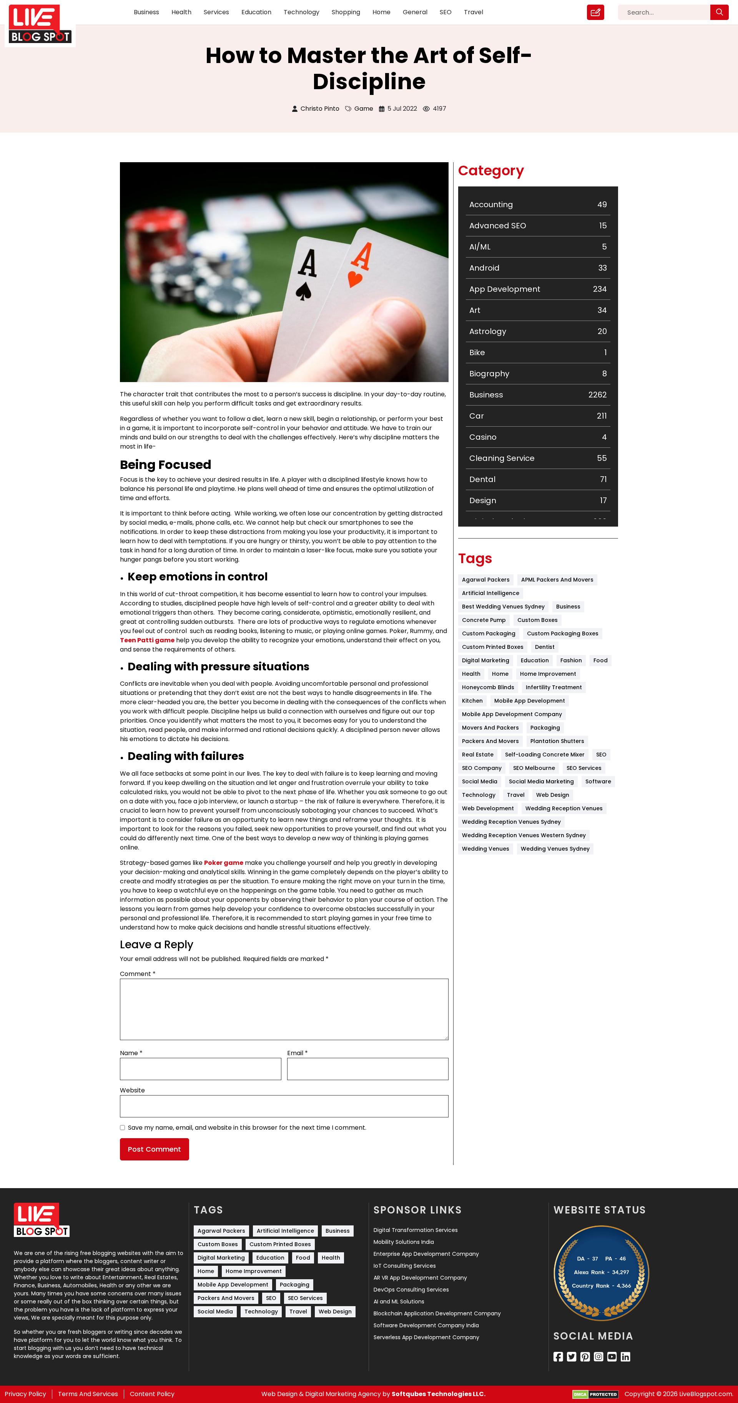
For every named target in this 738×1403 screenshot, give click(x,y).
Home (381, 12)
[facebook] (558, 1356)
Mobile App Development (529, 701)
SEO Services (584, 768)
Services (216, 12)
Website (132, 1090)
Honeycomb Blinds (488, 687)
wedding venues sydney (555, 849)
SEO (446, 12)
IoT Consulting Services (405, 1266)
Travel (473, 12)
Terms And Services (88, 1394)
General (415, 12)
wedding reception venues (564, 808)
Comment (138, 973)
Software (598, 781)
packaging (545, 727)
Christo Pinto (320, 108)
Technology (301, 12)
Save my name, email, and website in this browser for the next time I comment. (247, 1127)
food (600, 660)
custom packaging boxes (562, 633)
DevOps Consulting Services (411, 1289)
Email (297, 1053)
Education (256, 12)
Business (146, 12)
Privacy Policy (25, 1394)
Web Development (488, 808)
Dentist (545, 647)
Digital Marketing (485, 660)
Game (363, 108)
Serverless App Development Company (426, 1337)
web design (552, 795)
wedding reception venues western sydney (524, 835)
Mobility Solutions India (404, 1242)
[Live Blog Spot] (44, 24)
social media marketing (541, 781)
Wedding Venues (485, 849)
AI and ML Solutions (399, 1301)
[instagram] (598, 1356)
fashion (571, 660)
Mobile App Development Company (512, 714)
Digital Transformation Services (416, 1230)
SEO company (482, 768)
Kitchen (472, 701)
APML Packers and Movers (557, 579)
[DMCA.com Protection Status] (595, 1394)
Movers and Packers (490, 727)
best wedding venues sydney (503, 606)
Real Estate (478, 754)
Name (131, 1053)
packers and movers (490, 741)
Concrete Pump (484, 620)
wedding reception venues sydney (511, 822)
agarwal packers (486, 579)
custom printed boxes (493, 647)
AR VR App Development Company (420, 1278)
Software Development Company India (426, 1325)
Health (181, 12)
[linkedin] (625, 1356)
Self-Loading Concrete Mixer (545, 754)
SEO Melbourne (534, 768)
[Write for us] (595, 12)
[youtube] (612, 1356)
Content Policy (152, 1394)
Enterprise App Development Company (426, 1254)
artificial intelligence (490, 593)
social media (479, 781)
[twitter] (572, 1356)
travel (516, 795)
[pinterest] (585, 1356)
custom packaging (488, 633)
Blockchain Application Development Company (437, 1313)
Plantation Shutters (557, 741)
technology (478, 795)
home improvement (548, 674)
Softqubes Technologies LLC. (438, 1394)
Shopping (346, 12)
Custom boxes (537, 620)
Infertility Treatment (554, 687)
